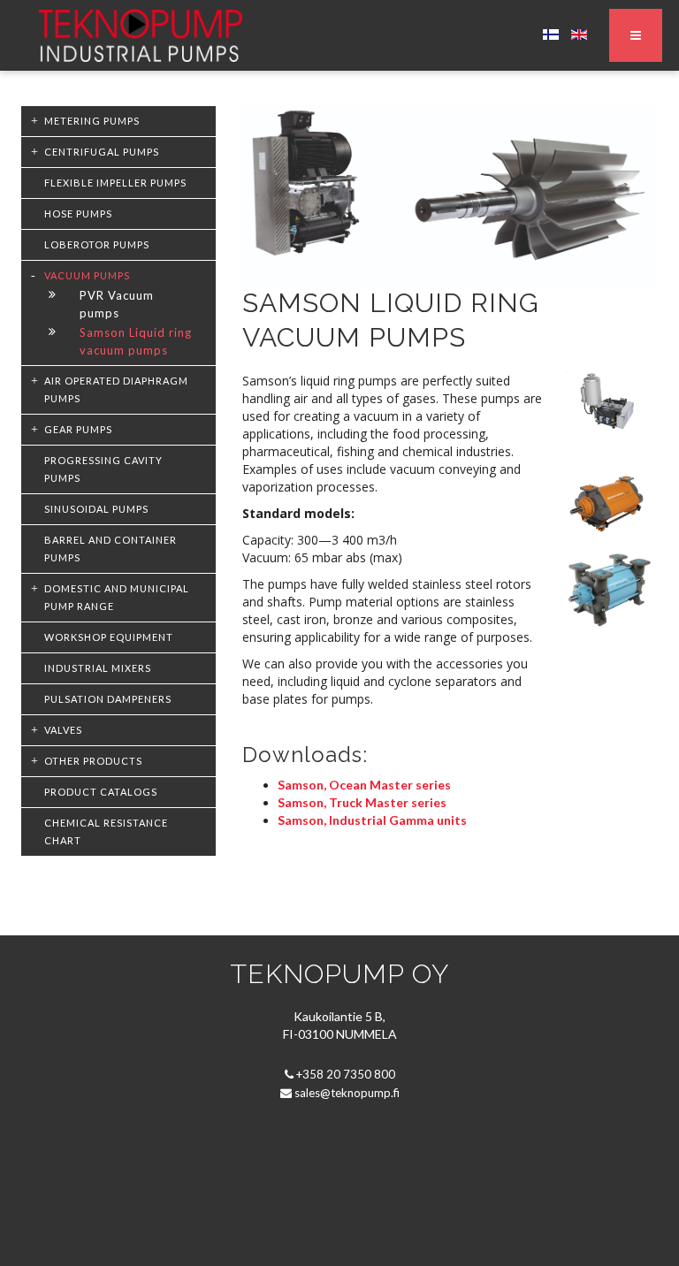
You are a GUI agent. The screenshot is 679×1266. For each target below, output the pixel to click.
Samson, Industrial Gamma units (372, 819)
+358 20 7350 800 (345, 1074)
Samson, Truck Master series (362, 802)
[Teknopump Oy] (140, 35)
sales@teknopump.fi (347, 1093)
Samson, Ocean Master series (364, 784)
